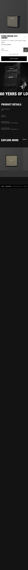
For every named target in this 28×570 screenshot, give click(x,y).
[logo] (6, 6)
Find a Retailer (14, 58)
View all (24, 139)
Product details (7, 44)
